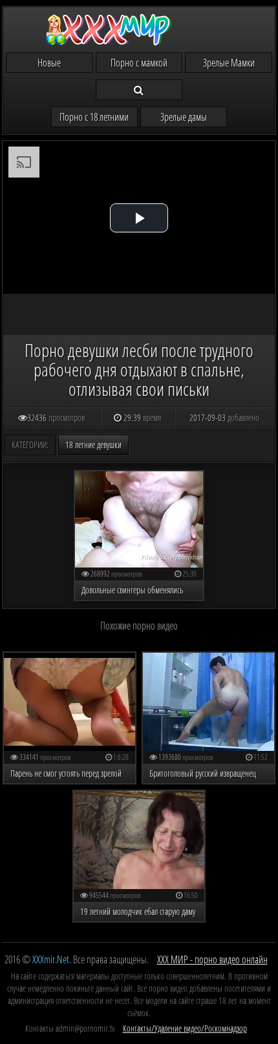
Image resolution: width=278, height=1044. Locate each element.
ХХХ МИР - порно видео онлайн (212, 959)
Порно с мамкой (139, 63)
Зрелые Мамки (229, 63)
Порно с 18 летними (94, 117)
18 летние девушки (93, 444)
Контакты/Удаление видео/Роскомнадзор (185, 1028)
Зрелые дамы (183, 117)
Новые (49, 63)
